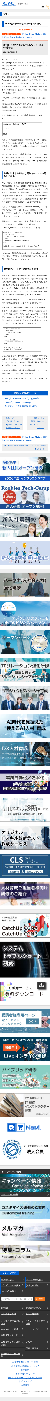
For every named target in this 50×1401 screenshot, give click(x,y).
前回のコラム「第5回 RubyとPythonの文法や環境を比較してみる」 (14, 423)
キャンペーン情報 (9, 1329)
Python (25, 34)
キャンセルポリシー (25, 1374)
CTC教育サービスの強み (10, 1322)
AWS (7, 399)
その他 (26, 406)
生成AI (12, 37)
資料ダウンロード (9, 1335)
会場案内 (5, 1308)
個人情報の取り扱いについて (25, 1366)
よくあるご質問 (8, 1313)
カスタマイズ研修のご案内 (10, 1343)
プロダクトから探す (11, 1285)
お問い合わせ (32, 1313)
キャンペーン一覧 (9, 1194)
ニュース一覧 (32, 1329)
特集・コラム (32, 1348)
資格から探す (32, 1285)
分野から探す (7, 1280)
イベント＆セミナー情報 (35, 1322)
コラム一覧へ (41, 449)
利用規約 (25, 1370)
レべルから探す (8, 1291)
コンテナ (8, 406)
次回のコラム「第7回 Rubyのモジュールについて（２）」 (36, 423)
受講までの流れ (33, 1308)
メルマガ (30, 1342)
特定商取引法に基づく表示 (25, 1362)
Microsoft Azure (19, 399)
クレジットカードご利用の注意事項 (25, 1377)
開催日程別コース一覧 (10, 1355)
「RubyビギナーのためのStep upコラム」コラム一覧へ (26, 445)
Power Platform (35, 34)
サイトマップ (25, 1381)
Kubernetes (27, 37)
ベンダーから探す (34, 1280)
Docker (19, 37)
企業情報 (25, 1385)
